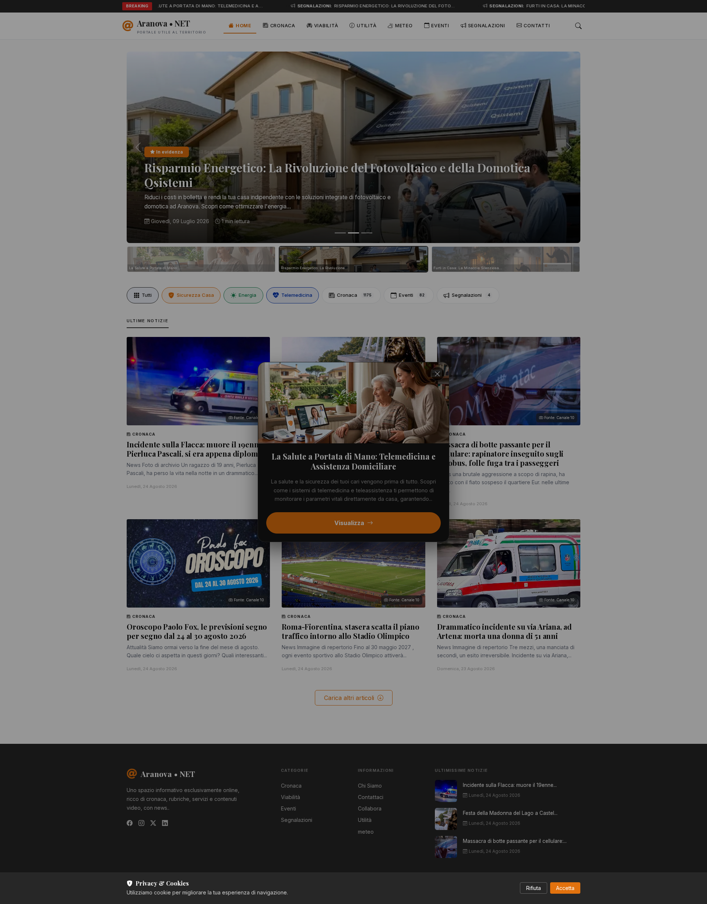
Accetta (565, 888)
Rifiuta (533, 888)
